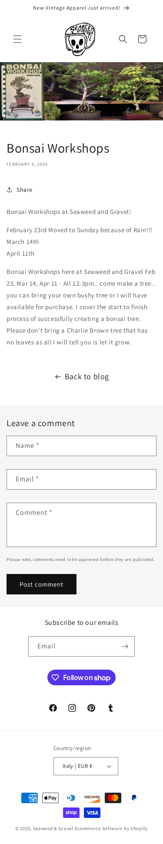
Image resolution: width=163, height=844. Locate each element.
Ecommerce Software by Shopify (111, 828)
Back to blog (87, 376)
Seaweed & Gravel (53, 828)
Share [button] (25, 189)
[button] (17, 39)
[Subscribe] (124, 646)
